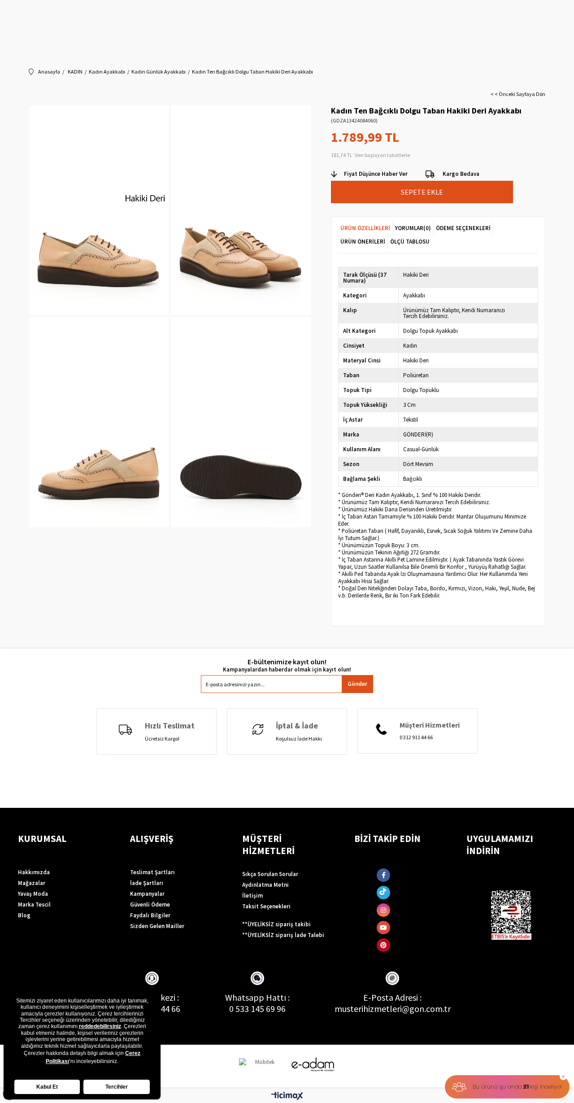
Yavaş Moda (33, 894)
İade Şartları (146, 883)
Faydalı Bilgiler (150, 915)
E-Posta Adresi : (392, 997)
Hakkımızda (34, 872)
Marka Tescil (34, 904)
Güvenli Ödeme (150, 904)
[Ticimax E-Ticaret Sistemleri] (287, 1096)
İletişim (252, 895)
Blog (24, 915)
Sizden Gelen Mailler (157, 926)
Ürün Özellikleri (365, 228)
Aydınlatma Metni (265, 885)
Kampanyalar (147, 894)
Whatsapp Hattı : (257, 997)
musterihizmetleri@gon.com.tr (393, 1008)
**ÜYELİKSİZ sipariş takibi (276, 924)
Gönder (357, 684)
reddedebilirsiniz (100, 1026)
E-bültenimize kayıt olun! (287, 662)
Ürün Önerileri (362, 241)
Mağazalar (31, 883)
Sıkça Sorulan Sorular (270, 874)
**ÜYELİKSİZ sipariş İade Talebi (283, 935)
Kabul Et (47, 1087)
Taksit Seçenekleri (266, 906)
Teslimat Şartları (152, 872)
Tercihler (116, 1087)
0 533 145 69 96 (257, 1008)
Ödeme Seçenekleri (463, 228)
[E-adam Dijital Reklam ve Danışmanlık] (313, 1064)
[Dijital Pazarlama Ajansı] (261, 1066)
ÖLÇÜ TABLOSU (410, 241)
